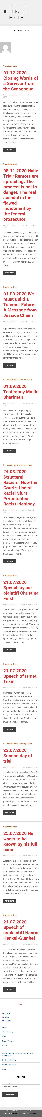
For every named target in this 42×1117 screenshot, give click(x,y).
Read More (9, 150)
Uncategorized (10, 66)
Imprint (4, 1045)
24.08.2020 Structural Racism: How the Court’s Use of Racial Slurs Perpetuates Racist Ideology (20, 488)
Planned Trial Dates (9, 1065)
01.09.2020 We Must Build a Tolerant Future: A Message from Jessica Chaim (20, 304)
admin (13, 95)
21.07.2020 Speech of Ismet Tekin (20, 676)
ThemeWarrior (34, 1113)
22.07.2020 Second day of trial (17, 756)
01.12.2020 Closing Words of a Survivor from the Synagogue (20, 81)
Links (4, 1036)
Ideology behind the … (9, 1060)
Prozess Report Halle (19, 11)
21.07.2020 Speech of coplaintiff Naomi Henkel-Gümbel (20, 930)
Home (4, 1027)
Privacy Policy (7, 1041)
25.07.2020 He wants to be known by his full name (20, 841)
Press (4, 1069)
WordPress (16, 1113)
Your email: (6, 1083)
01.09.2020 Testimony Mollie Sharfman (21, 392)
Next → (21, 1005)
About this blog (7, 1032)
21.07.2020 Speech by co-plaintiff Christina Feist (21, 590)
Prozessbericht (10, 379)
